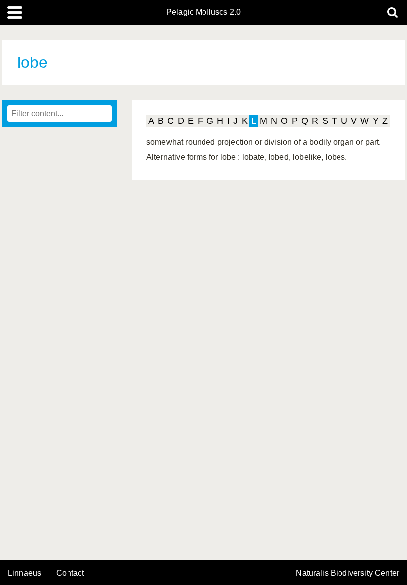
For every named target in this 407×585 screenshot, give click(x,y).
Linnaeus (24, 573)
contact (70, 573)
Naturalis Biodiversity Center (347, 573)
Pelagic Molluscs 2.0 (203, 12)
